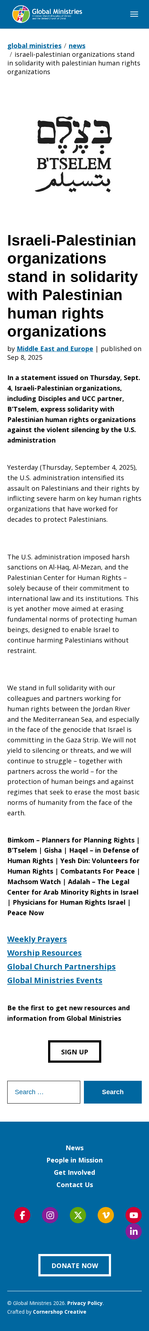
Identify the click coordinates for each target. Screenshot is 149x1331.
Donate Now (74, 1265)
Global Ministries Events (54, 980)
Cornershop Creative (59, 1311)
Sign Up (74, 1052)
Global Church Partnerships (61, 966)
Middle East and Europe (55, 348)
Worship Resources (44, 953)
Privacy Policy (85, 1303)
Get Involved (74, 1172)
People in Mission (74, 1160)
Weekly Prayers (37, 939)
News (74, 1147)
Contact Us (74, 1184)
